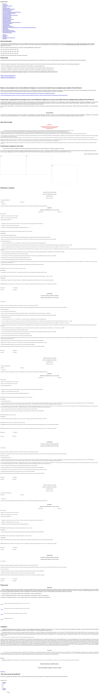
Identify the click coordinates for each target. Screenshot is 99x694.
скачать (2, 604)
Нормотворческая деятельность (9, 37)
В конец (4, 689)
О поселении (5, 4)
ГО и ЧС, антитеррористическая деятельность (12, 12)
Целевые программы (7, 11)
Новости (4, 3)
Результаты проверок (7, 14)
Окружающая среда (6, 25)
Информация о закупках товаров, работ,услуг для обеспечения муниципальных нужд (19, 27)
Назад (4, 683)
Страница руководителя (7, 5)
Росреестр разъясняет (7, 20)
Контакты (5, 38)
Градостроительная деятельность (9, 13)
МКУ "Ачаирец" (6, 29)
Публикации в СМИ (7, 16)
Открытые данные (6, 7)
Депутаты (5, 6)
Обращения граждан (7, 18)
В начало (4, 682)
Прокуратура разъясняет (7, 23)
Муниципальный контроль (8, 26)
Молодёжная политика (7, 32)
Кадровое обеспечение (7, 17)
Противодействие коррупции (8, 30)
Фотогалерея (5, 28)
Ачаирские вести (6, 24)
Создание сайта (8, 692)
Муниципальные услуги (7, 10)
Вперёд (4, 688)
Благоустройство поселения (8, 19)
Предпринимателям (6, 21)
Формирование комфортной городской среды (12, 22)
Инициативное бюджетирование (9, 31)
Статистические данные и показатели (10, 15)
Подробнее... (2, 671)
